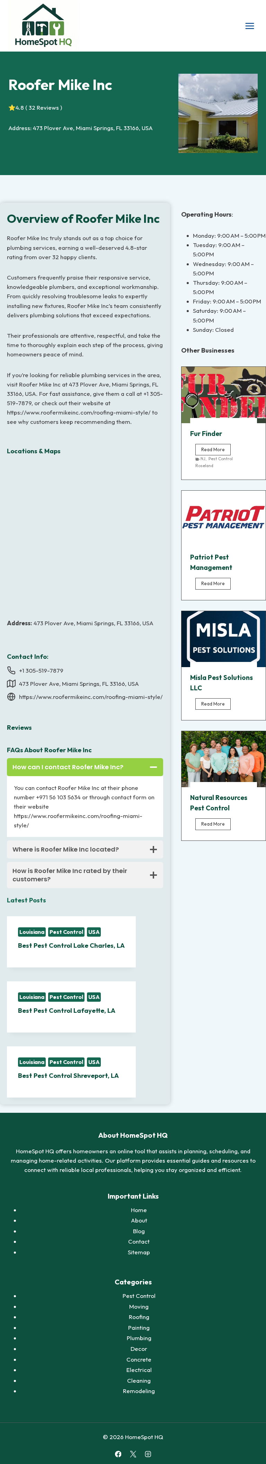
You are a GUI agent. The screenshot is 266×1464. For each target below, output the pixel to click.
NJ (203, 458)
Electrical (139, 1369)
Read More (216, 450)
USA (94, 931)
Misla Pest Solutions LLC (221, 682)
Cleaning (139, 1380)
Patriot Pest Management (211, 562)
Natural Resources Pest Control (218, 802)
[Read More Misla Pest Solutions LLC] (223, 639)
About (139, 1220)
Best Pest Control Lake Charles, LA (71, 945)
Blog (139, 1231)
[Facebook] (118, 1454)
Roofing (139, 1316)
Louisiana (31, 931)
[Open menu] (249, 26)
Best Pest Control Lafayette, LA (66, 1011)
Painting (139, 1327)
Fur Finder (206, 433)
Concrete (138, 1359)
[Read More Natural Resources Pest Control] (223, 759)
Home (139, 1209)
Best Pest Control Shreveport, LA (68, 1076)
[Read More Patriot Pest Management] (223, 519)
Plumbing (139, 1338)
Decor (139, 1348)
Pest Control (66, 931)
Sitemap (139, 1252)
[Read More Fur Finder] (223, 395)
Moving (139, 1306)
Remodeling (139, 1390)
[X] (132, 1454)
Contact (139, 1241)
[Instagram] (147, 1454)
